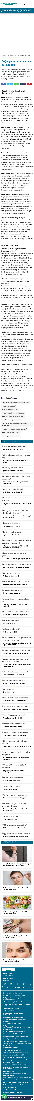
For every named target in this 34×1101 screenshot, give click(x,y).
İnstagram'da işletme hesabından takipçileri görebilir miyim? (16, 1068)
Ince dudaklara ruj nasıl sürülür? (11, 420)
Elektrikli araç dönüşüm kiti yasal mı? (14, 1057)
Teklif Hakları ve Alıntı (9, 978)
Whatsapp (16, 84)
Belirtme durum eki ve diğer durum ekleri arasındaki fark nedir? (15, 1074)
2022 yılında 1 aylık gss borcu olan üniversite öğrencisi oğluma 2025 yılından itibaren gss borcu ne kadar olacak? (17, 1027)
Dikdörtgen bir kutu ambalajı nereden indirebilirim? (18, 1080)
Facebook (3, 84)
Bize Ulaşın (6, 980)
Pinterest (29, 84)
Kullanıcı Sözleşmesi (8, 975)
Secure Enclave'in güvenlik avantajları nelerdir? (17, 1077)
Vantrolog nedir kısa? (9, 1011)
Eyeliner (15, 10)
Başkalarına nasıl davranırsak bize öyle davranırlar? (14, 1013)
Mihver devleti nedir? (9, 1071)
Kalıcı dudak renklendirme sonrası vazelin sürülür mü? (14, 424)
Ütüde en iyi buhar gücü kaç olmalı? (13, 1055)
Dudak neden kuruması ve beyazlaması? (14, 429)
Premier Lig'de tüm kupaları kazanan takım (15, 1082)
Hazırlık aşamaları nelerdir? (11, 1008)
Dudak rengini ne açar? (9, 406)
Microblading (6, 10)
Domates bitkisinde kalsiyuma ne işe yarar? (15, 1052)
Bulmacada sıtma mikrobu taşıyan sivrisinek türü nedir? (17, 1005)
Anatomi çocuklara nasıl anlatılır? (13, 1085)
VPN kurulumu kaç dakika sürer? (12, 1002)
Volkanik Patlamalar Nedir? (11, 1047)
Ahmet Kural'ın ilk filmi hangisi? (12, 1050)
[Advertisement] (17, 32)
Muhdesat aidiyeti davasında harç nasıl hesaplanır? (14, 1020)
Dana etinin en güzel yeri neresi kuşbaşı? (15, 1065)
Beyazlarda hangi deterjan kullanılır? (14, 1017)
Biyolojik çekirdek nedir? (10, 1039)
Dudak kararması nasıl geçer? (11, 432)
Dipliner (23, 10)
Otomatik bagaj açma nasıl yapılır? (13, 1092)
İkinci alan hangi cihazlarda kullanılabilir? (15, 1060)
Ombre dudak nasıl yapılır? (10, 409)
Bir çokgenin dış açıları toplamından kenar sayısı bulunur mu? (17, 1044)
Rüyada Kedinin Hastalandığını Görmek (14, 1031)
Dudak (10, 55)
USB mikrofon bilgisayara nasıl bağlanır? (15, 1041)
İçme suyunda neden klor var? (12, 1062)
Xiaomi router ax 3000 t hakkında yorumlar (15, 1034)
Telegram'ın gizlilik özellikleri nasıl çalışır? (15, 1036)
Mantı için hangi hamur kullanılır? (12, 1023)
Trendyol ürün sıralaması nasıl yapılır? (14, 995)
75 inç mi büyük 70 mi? (9, 1087)
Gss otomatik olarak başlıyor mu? (13, 993)
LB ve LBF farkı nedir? (9, 1090)
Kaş (29, 10)
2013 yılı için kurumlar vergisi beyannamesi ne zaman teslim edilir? (16, 998)
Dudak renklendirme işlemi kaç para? (13, 413)
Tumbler (23, 84)
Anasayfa (5, 55)
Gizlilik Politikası (7, 973)
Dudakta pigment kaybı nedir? (11, 436)
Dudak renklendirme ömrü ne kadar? (13, 416)
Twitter (10, 84)
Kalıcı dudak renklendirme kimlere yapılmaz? (16, 402)
